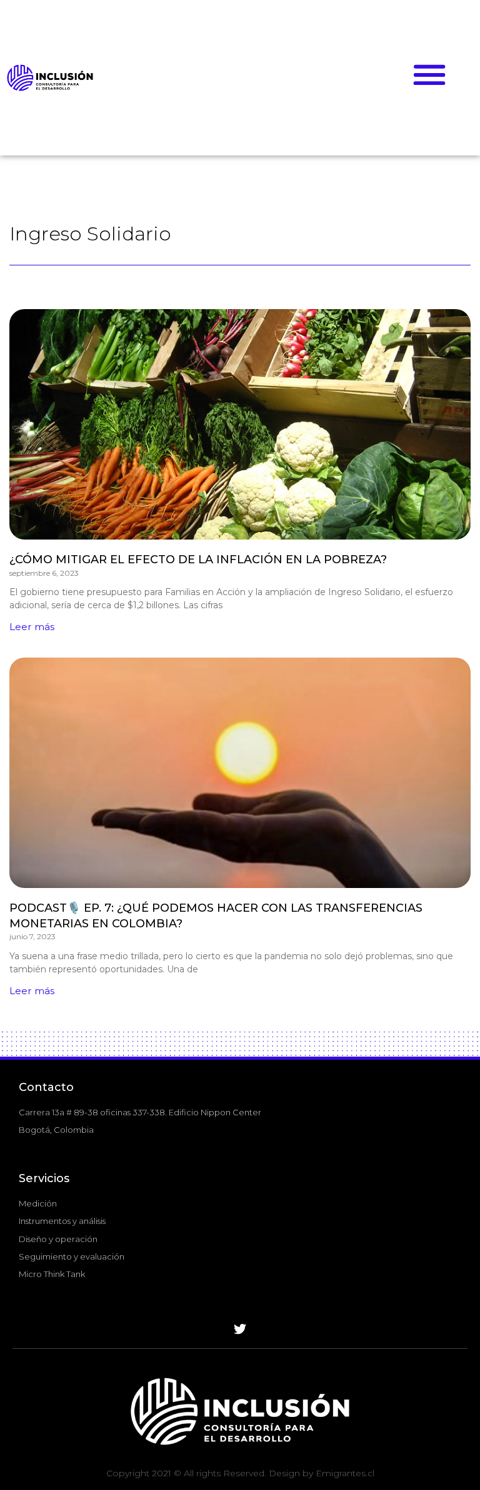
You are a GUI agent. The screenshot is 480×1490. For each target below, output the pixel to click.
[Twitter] (240, 1329)
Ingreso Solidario (90, 233)
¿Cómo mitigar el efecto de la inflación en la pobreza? (198, 559)
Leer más (31, 627)
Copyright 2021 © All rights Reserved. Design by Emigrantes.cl (240, 1473)
